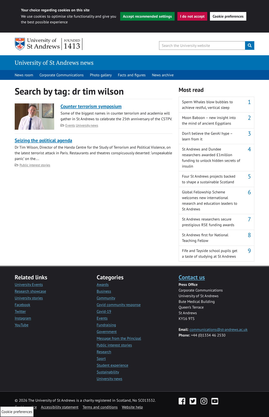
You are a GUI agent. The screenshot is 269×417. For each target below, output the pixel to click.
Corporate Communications (62, 75)
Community (106, 298)
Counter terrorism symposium (91, 106)
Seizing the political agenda (43, 140)
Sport (101, 358)
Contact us (192, 277)
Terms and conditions (100, 407)
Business (104, 291)
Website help (132, 407)
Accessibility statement (59, 407)
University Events (29, 284)
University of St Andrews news (54, 62)
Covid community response (119, 304)
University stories (29, 298)
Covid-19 (104, 311)
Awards (103, 284)
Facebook (22, 304)
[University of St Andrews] (49, 44)
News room (24, 75)
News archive (163, 75)
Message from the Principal (119, 338)
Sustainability (108, 371)
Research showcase (30, 291)
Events (70, 125)
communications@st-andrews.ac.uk (219, 329)
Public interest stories (35, 165)
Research (104, 351)
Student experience (112, 365)
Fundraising (106, 324)
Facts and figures (132, 75)
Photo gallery (101, 75)
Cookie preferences (228, 16)
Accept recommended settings (147, 16)
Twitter (20, 311)
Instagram (23, 318)
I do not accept (192, 16)
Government (107, 331)
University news (87, 125)
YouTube (21, 324)
